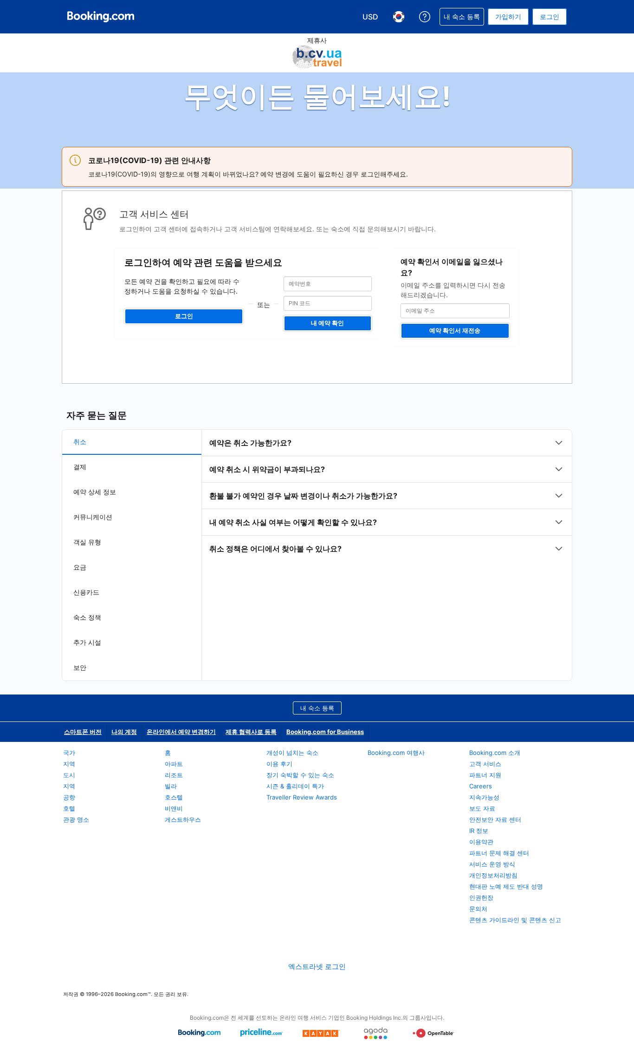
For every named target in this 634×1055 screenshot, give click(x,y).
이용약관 (481, 841)
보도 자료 (482, 808)
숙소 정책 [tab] (87, 617)
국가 (69, 752)
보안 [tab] (79, 667)
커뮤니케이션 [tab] (92, 517)
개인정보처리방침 (493, 875)
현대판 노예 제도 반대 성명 (506, 886)
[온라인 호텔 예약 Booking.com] (100, 16)
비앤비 (174, 808)
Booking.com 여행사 (396, 752)
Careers (480, 786)
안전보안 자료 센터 (495, 819)
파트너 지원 (485, 775)
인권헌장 (481, 897)
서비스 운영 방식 (492, 864)
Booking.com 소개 (494, 752)
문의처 (478, 908)
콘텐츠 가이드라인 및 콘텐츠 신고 (515, 920)
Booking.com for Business (325, 731)
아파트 (174, 763)
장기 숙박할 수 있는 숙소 (300, 775)
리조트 (174, 775)
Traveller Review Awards (301, 797)
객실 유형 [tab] (87, 542)
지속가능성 (484, 797)
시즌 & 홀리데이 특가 (295, 786)
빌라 (171, 786)
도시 (69, 775)
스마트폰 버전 (83, 731)
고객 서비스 (485, 763)
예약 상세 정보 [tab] (94, 492)
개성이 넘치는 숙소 (292, 752)
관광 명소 (76, 819)
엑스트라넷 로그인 (317, 966)
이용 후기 (279, 763)
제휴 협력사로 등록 (251, 731)
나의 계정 (124, 731)
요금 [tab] (79, 567)
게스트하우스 (183, 819)
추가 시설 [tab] (87, 642)
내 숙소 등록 (317, 708)
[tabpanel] (387, 496)
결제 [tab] (79, 467)
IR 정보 (478, 830)
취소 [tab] (79, 442)
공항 (69, 797)
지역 (69, 763)
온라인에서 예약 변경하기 (181, 731)
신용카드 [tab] (86, 592)
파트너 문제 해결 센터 (499, 853)
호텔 (69, 808)
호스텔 (174, 797)
